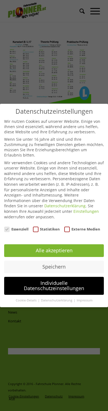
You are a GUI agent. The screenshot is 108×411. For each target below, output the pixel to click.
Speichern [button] (54, 266)
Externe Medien (85, 229)
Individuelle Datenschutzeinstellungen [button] (54, 286)
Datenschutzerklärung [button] (57, 300)
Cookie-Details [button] (26, 300)
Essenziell (20, 229)
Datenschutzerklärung (65, 205)
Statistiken (50, 229)
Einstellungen (86, 211)
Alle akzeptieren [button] (54, 250)
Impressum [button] (84, 300)
